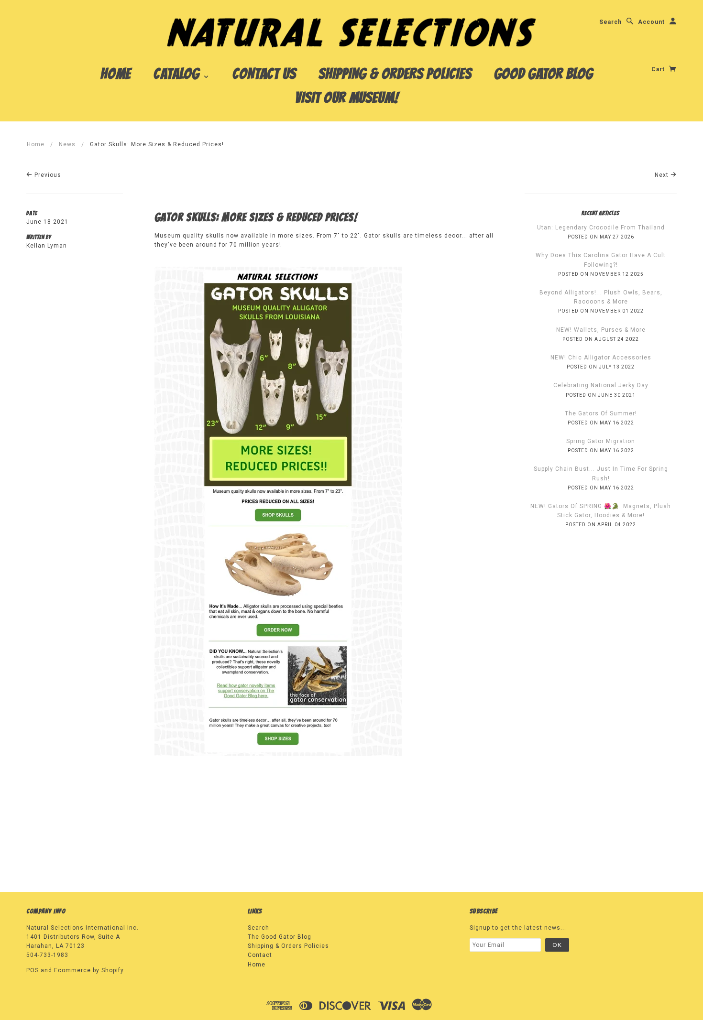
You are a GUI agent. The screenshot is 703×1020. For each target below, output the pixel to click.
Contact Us (264, 73)
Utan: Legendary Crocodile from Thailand (601, 227)
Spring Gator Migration (600, 441)
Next (662, 175)
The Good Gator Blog (279, 936)
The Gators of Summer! (601, 413)
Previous (47, 175)
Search (610, 22)
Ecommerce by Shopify (89, 970)
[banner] (351, 31)
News (67, 144)
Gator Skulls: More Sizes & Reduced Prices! (255, 217)
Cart (659, 69)
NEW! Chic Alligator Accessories (600, 357)
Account (651, 22)
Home (115, 73)
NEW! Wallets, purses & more (601, 329)
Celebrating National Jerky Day (600, 385)
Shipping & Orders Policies (395, 73)
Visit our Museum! (347, 97)
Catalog (178, 73)
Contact (260, 955)
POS (32, 970)
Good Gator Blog (543, 73)
